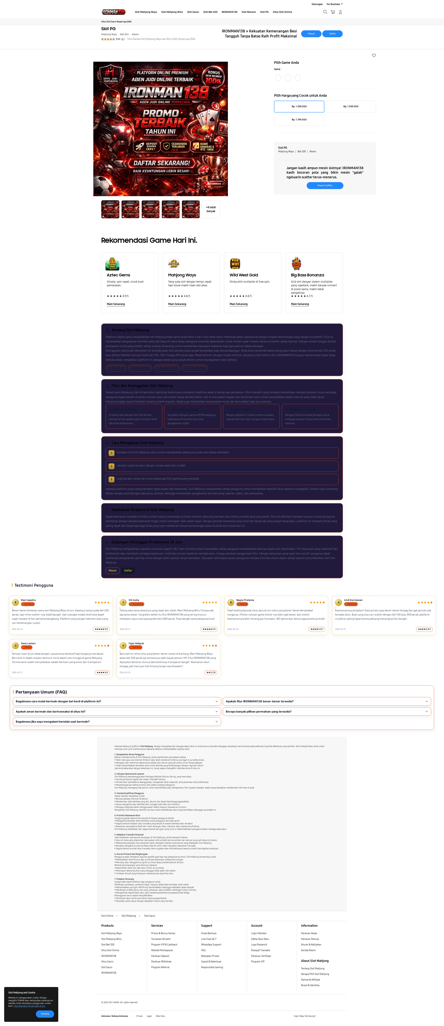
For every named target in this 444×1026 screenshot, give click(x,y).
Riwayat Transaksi (260, 950)
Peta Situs (160, 1016)
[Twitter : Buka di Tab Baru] (327, 1016)
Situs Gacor (107, 961)
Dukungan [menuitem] (317, 4)
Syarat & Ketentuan (211, 961)
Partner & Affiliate (310, 979)
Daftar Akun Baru (260, 939)
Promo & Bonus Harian (163, 933)
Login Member (259, 933)
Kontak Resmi (308, 950)
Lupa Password (259, 944)
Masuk (311, 33)
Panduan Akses (309, 933)
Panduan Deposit (160, 956)
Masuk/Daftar (325, 185)
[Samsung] (113, 12)
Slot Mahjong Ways (111, 933)
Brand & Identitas (310, 985)
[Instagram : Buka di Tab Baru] (334, 1016)
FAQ (203, 950)
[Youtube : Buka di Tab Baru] (341, 1016)
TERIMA (45, 1013)
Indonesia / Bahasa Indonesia (114, 1016)
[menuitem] (146, 12)
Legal (149, 1016)
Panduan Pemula (310, 939)
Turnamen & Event (160, 939)
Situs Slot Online (110, 950)
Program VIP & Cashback (164, 944)
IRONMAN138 (108, 956)
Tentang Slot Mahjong (313, 968)
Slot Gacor (106, 967)
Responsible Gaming (212, 967)
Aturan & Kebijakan (311, 944)
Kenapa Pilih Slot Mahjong (315, 974)
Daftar (332, 33)
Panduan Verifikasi (261, 956)
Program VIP (257, 961)
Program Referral (160, 967)
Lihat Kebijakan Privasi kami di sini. (29, 1006)
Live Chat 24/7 (208, 939)
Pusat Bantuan (209, 933)
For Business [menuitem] (333, 4)
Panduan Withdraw (161, 961)
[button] (332, 12)
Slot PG (108, 28)
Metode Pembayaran (162, 950)
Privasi (139, 1016)
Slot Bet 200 (107, 944)
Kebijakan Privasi (210, 956)
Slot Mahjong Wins (111, 939)
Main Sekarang (116, 304)
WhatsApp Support (211, 944)
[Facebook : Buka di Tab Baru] (320, 1016)
